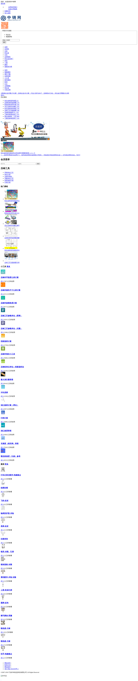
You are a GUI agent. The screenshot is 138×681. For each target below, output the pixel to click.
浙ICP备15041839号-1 (12, 669)
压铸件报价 (9, 176)
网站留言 (8, 667)
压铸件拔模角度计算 (9, 303)
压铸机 (7, 49)
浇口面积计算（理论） (10, 405)
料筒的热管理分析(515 (12, 213)
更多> (3, 95)
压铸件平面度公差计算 (10, 277)
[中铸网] (11, 20)
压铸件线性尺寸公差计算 (10, 290)
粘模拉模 (4, 488)
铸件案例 (8, 80)
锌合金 (7, 53)
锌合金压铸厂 (9, 59)
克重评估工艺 (9, 178)
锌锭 (6, 61)
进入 (2, 281)
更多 (9, 266)
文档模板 (8, 86)
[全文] (78, 155)
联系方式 (8, 665)
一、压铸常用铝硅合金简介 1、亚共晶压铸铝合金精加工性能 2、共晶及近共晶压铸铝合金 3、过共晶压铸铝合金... (38, 155)
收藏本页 (8, 11)
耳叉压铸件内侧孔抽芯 (12, 225)
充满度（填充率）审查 (10, 444)
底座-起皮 (4, 526)
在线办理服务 (12, 9)
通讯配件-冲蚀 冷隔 (8, 577)
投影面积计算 (9, 180)
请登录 (3, 3)
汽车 (6, 55)
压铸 (6, 47)
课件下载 (8, 74)
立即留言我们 (12, 7)
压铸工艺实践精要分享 (12, 262)
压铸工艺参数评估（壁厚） (11, 316)
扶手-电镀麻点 (6, 654)
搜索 (4, 42)
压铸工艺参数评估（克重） (11, 328)
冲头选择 (4, 392)
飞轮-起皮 (4, 501)
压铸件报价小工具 (8, 354)
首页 (6, 70)
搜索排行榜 (8, 66)
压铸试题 (8, 76)
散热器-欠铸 (5, 628)
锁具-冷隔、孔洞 (7, 552)
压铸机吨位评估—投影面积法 (12, 367)
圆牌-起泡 (4, 603)
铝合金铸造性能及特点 (12, 201)
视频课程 (8, 72)
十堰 (6, 63)
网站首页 (8, 663)
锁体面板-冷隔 (6, 564)
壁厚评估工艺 (9, 172)
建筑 (6, 64)
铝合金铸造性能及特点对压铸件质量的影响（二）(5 (18, 153)
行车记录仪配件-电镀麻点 (11, 475)
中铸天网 (8, 90)
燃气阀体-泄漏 (6, 616)
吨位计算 (8, 174)
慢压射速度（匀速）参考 (10, 456)
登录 (38, 163)
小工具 (7, 78)
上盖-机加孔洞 (6, 590)
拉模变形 (4, 539)
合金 (6, 51)
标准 (6, 82)
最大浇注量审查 (7, 380)
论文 (6, 84)
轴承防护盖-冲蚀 (7, 513)
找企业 (7, 88)
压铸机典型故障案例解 (12, 238)
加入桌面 (8, 13)
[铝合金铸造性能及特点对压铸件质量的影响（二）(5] (7, 151)
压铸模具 (8, 57)
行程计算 (8, 182)
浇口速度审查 (6, 431)
